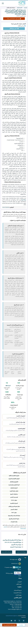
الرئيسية (25, 7)
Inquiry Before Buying (6, 552)
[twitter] (19, 620)
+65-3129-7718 (18, 607)
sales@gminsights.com (16, 609)
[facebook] (15, 620)
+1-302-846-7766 (18, 606)
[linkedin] (23, 620)
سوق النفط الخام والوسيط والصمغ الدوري (12, 540)
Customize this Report (21, 552)
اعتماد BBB (8, 385)
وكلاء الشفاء (23, 199)
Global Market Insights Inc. (12, 615)
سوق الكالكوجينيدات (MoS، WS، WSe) (13, 542)
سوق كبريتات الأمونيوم (16, 544)
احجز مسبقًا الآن (13, 28)
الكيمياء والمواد (19, 7)
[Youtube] (11, 620)
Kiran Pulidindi (5, 207)
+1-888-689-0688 (18, 604)
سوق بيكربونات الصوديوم (15, 547)
